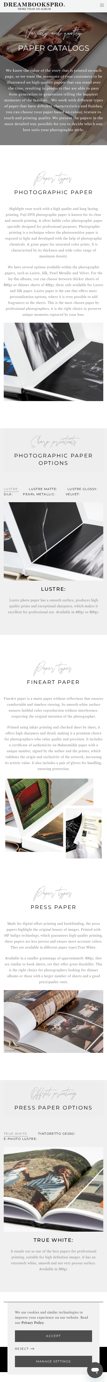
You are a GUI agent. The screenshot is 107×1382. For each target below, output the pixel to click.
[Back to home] (34, 6)
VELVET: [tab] (73, 494)
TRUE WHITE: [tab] (16, 1133)
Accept (53, 1336)
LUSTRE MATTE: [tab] (43, 489)
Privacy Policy (32, 1322)
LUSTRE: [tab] (11, 489)
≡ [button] (102, 5)
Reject (22, 1349)
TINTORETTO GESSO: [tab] (56, 1133)
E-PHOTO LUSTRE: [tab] (20, 1139)
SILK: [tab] (8, 494)
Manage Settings (53, 1361)
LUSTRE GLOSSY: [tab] (82, 489)
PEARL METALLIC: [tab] (39, 494)
